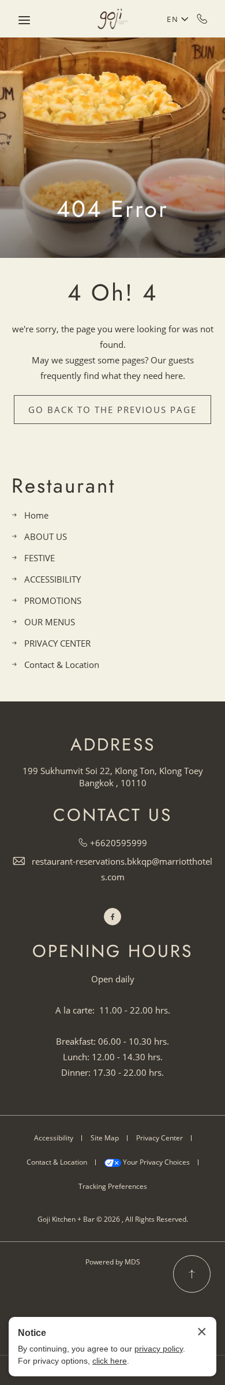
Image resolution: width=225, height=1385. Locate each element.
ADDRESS (112, 744)
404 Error (112, 208)
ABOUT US (45, 536)
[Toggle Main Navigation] (24, 20)
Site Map (105, 1138)
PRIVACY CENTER (57, 643)
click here (109, 1360)
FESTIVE (39, 558)
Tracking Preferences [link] (112, 1186)
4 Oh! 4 (113, 292)
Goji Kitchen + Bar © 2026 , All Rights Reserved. (113, 1219)
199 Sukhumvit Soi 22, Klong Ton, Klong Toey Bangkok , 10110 (112, 777)
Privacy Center (159, 1138)
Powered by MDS (112, 1262)
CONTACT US (112, 815)
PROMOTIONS (52, 600)
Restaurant (63, 486)
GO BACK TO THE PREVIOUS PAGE (112, 409)
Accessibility (53, 1138)
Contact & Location (61, 664)
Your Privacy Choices (155, 1162)
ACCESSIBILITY (52, 579)
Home (36, 515)
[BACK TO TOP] (192, 1274)
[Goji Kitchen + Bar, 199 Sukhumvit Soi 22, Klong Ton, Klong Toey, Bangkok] (112, 18)
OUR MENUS (49, 622)
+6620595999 (202, 18)
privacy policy (158, 1348)
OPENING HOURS (112, 951)
